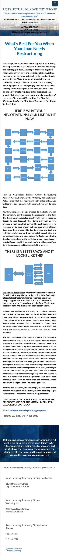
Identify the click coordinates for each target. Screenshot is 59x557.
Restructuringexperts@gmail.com (31, 32)
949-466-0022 (30, 29)
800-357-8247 (30, 27)
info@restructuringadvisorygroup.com (28, 410)
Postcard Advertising (14, 551)
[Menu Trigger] (55, 3)
